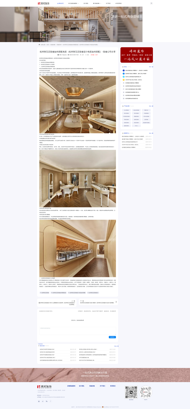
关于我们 (108, 3)
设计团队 (86, 3)
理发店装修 (126, 119)
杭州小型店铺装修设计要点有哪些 (133, 89)
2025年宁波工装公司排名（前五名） (134, 79)
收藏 (88, 54)
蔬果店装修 (136, 119)
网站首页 (61, 3)
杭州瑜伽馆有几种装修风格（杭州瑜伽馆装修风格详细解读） (93, 354)
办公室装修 (126, 110)
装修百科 (59, 44)
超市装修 (146, 119)
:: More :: (136, 125)
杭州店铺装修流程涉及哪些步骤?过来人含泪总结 (51, 360)
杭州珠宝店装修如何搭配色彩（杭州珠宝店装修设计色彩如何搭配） (81, 44)
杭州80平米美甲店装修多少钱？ (47, 349)
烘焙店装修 (126, 122)
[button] (188, 24)
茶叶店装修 (136, 113)
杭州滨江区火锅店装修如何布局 (47, 352)
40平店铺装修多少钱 (84, 357)
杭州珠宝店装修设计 (93, 292)
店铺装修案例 (73, 3)
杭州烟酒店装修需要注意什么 (132, 92)
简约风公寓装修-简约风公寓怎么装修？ (88, 349)
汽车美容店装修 (126, 116)
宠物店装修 (136, 116)
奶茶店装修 (136, 122)
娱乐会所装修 (136, 110)
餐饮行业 (146, 110)
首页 (48, 44)
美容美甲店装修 (146, 122)
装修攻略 (97, 3)
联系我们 (119, 3)
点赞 (83, 54)
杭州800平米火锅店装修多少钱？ (47, 357)
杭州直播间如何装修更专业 (132, 98)
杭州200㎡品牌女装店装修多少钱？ (87, 352)
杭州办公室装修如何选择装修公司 (133, 76)
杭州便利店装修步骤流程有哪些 (133, 95)
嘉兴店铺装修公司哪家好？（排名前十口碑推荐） (137, 70)
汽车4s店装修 (146, 116)
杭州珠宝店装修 (45, 292)
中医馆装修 (146, 113)
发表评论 (112, 337)
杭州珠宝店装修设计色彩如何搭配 (77, 292)
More (115, 346)
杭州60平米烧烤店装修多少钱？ (47, 354)
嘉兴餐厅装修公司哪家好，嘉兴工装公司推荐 (136, 73)
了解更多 (95, 28)
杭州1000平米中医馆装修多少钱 (86, 360)
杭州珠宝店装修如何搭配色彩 (59, 292)
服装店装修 (126, 125)
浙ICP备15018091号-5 (81, 407)
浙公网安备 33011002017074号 (111, 407)
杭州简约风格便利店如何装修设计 (133, 86)
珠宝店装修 (126, 113)
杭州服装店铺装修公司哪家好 (132, 83)
